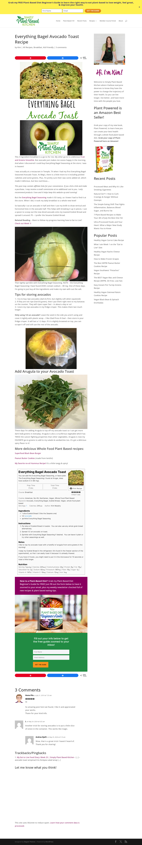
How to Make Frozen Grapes (106, 259)
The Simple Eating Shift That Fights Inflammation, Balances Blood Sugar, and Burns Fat (109, 207)
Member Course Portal (108, 21)
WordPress (49, 842)
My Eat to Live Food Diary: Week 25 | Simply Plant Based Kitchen (45, 757)
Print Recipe (77, 488)
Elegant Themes (29, 842)
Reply (82, 697)
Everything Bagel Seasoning (34, 197)
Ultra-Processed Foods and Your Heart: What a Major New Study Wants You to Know (108, 225)
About (121, 21)
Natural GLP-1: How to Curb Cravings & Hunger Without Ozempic (106, 197)
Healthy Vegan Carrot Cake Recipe (109, 240)
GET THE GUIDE (40, 665)
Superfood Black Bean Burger (28, 453)
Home (58, 21)
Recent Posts (82, 21)
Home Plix (29, 695)
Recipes (92, 21)
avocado (28, 516)
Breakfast (38, 47)
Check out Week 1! (23, 223)
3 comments (61, 47)
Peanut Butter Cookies (25, 458)
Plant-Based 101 (69, 21)
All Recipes (28, 47)
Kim (19, 47)
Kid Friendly (48, 47)
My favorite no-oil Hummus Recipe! (30, 463)
